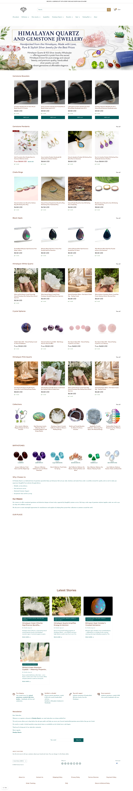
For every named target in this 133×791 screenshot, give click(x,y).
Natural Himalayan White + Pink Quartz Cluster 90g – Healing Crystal (80, 295)
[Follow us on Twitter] (65, 763)
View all (118, 126)
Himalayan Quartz (57, 17)
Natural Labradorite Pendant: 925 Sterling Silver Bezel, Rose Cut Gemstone (80, 158)
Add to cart (26, 117)
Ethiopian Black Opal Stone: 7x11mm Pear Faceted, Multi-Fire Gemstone (51, 249)
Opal (76, 17)
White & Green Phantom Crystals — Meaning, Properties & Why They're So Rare (34, 669)
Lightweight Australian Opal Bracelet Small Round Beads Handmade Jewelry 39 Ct (79, 107)
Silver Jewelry (35, 17)
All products (16, 17)
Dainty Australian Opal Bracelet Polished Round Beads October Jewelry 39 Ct (53, 107)
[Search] (109, 9)
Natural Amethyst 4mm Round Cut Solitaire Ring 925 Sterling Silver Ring (25, 203)
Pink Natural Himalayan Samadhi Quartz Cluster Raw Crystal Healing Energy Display (25, 388)
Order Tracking (30, 783)
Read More (25, 637)
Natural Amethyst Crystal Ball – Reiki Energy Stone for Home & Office (52, 342)
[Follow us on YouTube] (74, 763)
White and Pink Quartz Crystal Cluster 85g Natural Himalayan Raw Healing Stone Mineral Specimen (25, 296)
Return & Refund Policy (102, 783)
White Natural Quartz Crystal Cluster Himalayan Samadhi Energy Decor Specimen (52, 295)
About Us (22, 777)
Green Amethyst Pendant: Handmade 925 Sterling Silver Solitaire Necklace (51, 158)
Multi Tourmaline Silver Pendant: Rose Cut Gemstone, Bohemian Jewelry (24, 158)
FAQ (66, 783)
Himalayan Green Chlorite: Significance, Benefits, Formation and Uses (32, 625)
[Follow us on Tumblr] (80, 763)
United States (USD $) (18, 761)
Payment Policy (111, 777)
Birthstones (24, 17)
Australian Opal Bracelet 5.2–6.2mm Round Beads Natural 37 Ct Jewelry (24, 107)
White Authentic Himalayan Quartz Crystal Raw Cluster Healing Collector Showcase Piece (107, 295)
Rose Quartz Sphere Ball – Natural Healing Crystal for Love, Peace (78, 342)
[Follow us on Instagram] (68, 763)
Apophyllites (46, 17)
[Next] (120, 458)
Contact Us (39, 777)
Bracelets (68, 17)
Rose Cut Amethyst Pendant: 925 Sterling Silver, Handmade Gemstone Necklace (106, 158)
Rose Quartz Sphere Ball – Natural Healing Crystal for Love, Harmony (105, 342)
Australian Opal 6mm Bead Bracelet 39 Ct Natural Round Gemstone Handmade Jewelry (106, 107)
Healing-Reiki (86, 17)
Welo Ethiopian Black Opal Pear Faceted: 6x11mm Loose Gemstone (105, 249)
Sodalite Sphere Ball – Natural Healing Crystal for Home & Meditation (25, 342)
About (95, 17)
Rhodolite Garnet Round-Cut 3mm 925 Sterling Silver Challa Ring (106, 203)
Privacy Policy (75, 777)
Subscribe (78, 740)
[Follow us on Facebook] (62, 763)
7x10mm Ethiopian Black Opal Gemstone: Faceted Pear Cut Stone (78, 249)
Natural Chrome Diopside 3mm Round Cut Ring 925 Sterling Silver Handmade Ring (53, 203)
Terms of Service (93, 777)
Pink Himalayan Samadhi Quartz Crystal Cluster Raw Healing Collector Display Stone (53, 388)
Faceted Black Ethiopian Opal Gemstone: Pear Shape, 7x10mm (25, 249)
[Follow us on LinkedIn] (77, 763)
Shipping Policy (57, 777)
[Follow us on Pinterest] (71, 763)
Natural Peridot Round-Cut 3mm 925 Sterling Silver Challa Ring (79, 203)
